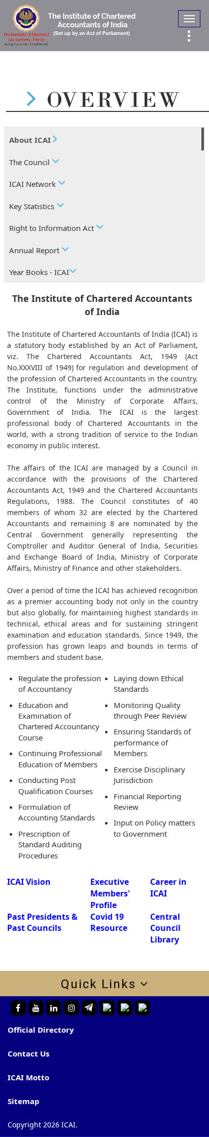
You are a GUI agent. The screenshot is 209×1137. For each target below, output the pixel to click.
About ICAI (31, 140)
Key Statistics (32, 206)
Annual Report (35, 250)
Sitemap (24, 1101)
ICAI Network (33, 184)
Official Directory (41, 1030)
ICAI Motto (28, 1077)
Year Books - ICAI (39, 272)
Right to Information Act (52, 228)
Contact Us (28, 1053)
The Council (30, 162)
